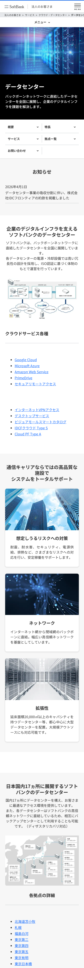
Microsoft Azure (27, 365)
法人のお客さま (42, 6)
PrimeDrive (23, 377)
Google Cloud (26, 359)
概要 (11, 127)
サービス (29, 15)
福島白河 (21, 933)
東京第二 (21, 939)
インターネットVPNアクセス (37, 409)
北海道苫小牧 (25, 921)
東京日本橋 (23, 963)
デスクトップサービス (32, 415)
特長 (48, 127)
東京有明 (21, 957)
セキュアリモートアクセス (35, 383)
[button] (77, 7)
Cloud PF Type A (28, 433)
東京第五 (21, 951)
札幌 (18, 927)
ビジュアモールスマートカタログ (40, 421)
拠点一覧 (51, 139)
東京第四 (21, 945)
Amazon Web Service (31, 371)
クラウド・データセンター (53, 15)
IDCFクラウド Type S (31, 427)
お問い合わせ (17, 150)
